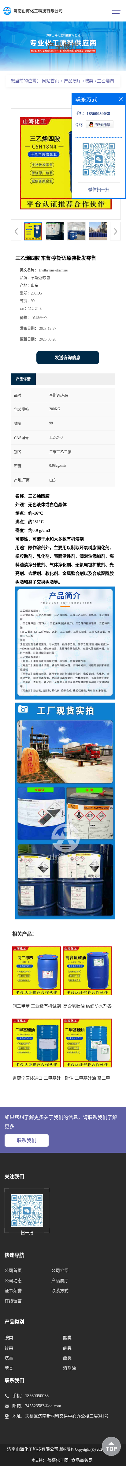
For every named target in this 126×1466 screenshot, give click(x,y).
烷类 (9, 1358)
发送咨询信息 (67, 357)
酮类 (67, 1348)
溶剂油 (69, 1368)
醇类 (9, 1348)
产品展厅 (72, 81)
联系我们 (26, 1140)
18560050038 (37, 1396)
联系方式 (60, 1291)
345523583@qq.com (43, 1406)
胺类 (89, 81)
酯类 (67, 1358)
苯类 (9, 1368)
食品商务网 (82, 1460)
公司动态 (13, 1280)
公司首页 (13, 1270)
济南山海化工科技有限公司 (32, 1449)
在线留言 (13, 1301)
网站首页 (50, 81)
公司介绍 (60, 1270)
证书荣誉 (13, 1291)
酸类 (67, 1337)
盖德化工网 (58, 1460)
